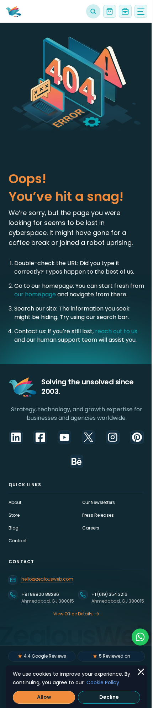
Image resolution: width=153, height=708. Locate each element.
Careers (90, 528)
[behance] (76, 461)
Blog (14, 528)
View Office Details (73, 614)
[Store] (109, 11)
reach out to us (116, 331)
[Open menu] (140, 11)
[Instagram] (112, 437)
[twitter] (88, 437)
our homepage (35, 294)
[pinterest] (137, 437)
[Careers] (125, 11)
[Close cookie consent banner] (140, 671)
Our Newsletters (98, 502)
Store (14, 515)
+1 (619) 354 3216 (109, 594)
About (15, 502)
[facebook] (40, 437)
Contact (18, 541)
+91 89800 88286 (40, 594)
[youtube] (64, 437)
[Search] (93, 11)
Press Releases (98, 515)
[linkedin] (16, 437)
